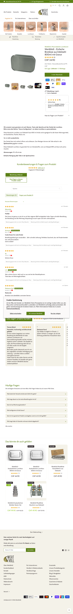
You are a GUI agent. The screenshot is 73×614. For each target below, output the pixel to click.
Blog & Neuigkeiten (55, 573)
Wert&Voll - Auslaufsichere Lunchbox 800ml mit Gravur (15, 468)
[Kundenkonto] (64, 5)
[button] (49, 57)
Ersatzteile (52, 565)
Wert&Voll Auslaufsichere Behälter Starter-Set (15, 504)
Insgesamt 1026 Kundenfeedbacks (53, 318)
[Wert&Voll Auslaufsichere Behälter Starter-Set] (15, 490)
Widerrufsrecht (8, 581)
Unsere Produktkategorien (57, 568)
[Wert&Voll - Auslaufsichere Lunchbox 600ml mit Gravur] (36, 454)
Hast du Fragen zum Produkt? (54, 115)
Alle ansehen (8, 426)
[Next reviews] (67, 103)
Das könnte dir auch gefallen (18, 441)
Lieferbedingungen (9, 573)
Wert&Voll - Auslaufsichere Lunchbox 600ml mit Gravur (36, 468)
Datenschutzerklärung (13, 308)
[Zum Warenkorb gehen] (67, 5)
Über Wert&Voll (8, 565)
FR (55, 5)
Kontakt (6, 571)
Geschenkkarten (54, 584)
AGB (5, 576)
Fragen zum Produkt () (26, 195)
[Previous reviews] (47, 103)
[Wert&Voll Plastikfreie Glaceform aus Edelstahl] (36, 490)
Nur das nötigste (56, 313)
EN (53, 5)
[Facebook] (63, 550)
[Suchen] (60, 5)
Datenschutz (7, 579)
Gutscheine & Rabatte (55, 581)
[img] (9, 206)
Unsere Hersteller (54, 571)
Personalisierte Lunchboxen (60, 47)
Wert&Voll (48, 47)
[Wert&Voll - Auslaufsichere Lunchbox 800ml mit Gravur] (15, 454)
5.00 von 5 (41, 168)
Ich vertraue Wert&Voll (35, 313)
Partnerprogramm (31, 573)
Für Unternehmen (31, 565)
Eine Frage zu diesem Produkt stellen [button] (16, 180)
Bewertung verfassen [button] (16, 175)
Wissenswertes (53, 579)
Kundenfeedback (9, 568)
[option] (7, 85)
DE (51, 5)
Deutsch (6, 591)
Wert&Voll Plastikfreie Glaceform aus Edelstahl (36, 504)
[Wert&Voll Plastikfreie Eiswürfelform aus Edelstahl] (57, 454)
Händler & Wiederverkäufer (34, 568)
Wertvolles (52, 576)
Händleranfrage (31, 571)
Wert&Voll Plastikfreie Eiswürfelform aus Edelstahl (57, 468)
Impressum (7, 584)
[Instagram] (66, 550)
